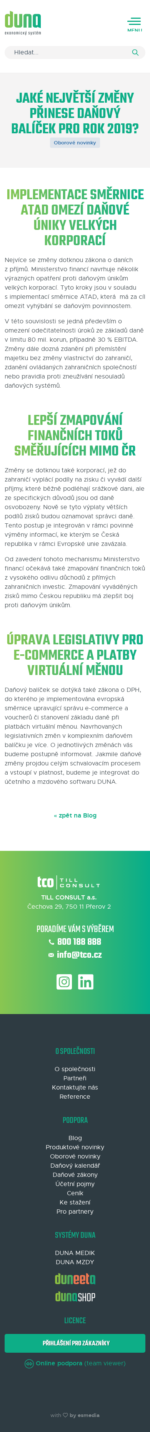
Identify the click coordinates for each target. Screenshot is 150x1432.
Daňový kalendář (75, 1166)
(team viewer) (81, 1363)
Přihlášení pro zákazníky (75, 1343)
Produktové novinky (75, 1147)
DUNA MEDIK (75, 1253)
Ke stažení (75, 1202)
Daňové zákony (75, 1175)
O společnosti (75, 1069)
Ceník (75, 1193)
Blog (75, 1138)
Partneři (75, 1078)
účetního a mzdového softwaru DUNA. (62, 782)
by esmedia (85, 1415)
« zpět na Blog (75, 815)
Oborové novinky (75, 142)
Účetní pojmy (75, 1184)
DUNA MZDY (75, 1262)
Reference (75, 1097)
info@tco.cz (79, 955)
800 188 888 (79, 942)
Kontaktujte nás (75, 1087)
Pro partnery (75, 1212)
